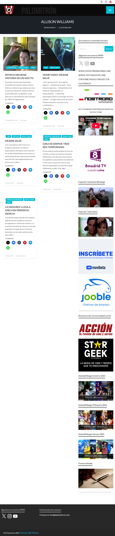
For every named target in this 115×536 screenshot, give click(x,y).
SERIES (33, 67)
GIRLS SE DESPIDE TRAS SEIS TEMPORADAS (56, 145)
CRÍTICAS (16, 136)
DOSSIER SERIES (11, 67)
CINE (45, 67)
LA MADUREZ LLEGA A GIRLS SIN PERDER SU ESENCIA (18, 210)
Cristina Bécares (21, 256)
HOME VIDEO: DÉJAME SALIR (55, 76)
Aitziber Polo (57, 189)
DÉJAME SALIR (13, 140)
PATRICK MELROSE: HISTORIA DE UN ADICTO (19, 76)
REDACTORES (23, 67)
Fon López (23, 120)
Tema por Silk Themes (29, 533)
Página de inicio (50, 28)
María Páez (61, 126)
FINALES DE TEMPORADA (52, 136)
